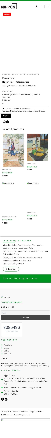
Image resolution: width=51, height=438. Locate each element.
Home (4, 74)
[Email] (4, 121)
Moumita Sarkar (13, 74)
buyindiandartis (25, 111)
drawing (34, 111)
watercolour (41, 111)
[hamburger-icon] (47, 6)
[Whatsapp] (7, 121)
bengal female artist (12, 111)
